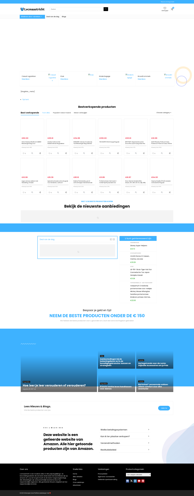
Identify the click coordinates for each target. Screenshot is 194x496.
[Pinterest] (142, 481)
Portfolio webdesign (40, 493)
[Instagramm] (135, 481)
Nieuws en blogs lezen (167, 2)
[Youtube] (139, 481)
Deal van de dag (52, 16)
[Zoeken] (106, 9)
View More (25, 79)
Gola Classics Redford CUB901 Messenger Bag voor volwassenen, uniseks (31, 143)
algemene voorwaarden (106, 477)
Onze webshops (78, 482)
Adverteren (77, 485)
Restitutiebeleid (108, 449)
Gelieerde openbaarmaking (107, 479)
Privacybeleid (102, 474)
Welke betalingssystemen (114, 429)
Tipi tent (25, 99)
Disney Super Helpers (138, 245)
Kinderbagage (134, 242)
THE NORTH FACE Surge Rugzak (109, 142)
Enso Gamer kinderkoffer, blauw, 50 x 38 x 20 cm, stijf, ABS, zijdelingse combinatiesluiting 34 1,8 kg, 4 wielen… (135, 183)
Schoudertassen (135, 253)
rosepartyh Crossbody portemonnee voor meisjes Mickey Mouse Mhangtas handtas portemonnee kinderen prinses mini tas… (141, 291)
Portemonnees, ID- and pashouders (141, 283)
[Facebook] (127, 481)
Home (75, 474)
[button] (125, 429)
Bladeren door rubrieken (30, 16)
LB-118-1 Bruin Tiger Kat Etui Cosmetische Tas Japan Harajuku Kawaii (140, 272)
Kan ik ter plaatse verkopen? (115, 436)
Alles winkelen (77, 477)
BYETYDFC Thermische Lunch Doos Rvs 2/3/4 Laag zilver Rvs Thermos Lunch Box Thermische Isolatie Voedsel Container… (135, 144)
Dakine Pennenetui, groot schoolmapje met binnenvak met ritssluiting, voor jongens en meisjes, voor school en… (83, 183)
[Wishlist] (165, 8)
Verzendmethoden (110, 443)
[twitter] (131, 481)
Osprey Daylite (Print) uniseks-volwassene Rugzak (161, 182)
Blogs (64, 16)
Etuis (131, 266)
